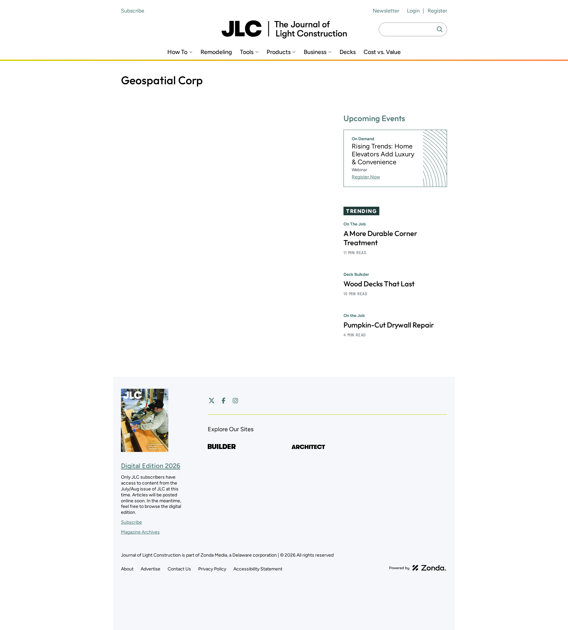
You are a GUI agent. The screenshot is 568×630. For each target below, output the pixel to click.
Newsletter (386, 11)
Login (413, 11)
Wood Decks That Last (378, 283)
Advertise (150, 569)
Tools (246, 52)
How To (177, 52)
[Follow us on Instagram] (235, 401)
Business (315, 52)
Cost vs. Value (382, 52)
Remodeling (216, 52)
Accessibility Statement (257, 569)
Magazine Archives (140, 532)
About (127, 569)
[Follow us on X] (212, 401)
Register (437, 11)
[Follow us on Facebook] (223, 401)
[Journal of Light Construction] (284, 29)
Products (279, 52)
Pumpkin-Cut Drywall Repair (388, 324)
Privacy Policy (212, 569)
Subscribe (132, 11)
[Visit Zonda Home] (418, 568)
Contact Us (179, 569)
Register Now (366, 177)
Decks (348, 52)
